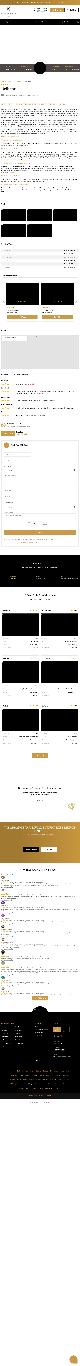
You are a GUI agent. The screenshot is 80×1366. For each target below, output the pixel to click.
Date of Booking (8, 502)
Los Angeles (49, 1075)
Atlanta (13, 1071)
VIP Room (5, 1040)
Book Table (22, 317)
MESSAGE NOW (8, 433)
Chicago (45, 1071)
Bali (18, 1071)
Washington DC (49, 1088)
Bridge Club (5, 1036)
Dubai (67, 1071)
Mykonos (46, 1079)
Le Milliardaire (19, 1043)
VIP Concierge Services (52, 22)
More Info (40, 800)
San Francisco (39, 1084)
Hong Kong (14, 1075)
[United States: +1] (6, 476)
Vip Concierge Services (42, 1029)
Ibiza (21, 1075)
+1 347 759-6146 (22, 434)
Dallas (62, 1071)
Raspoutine (18, 1040)
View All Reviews (40, 998)
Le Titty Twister (7, 1043)
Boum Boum (18, 1036)
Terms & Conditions (45, 1096)
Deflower (45, 706)
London (41, 1075)
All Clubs (20, 81)
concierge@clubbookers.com (69, 578)
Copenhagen (54, 1071)
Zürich (58, 1088)
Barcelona (25, 1071)
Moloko (6, 658)
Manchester (65, 1075)
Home (37, 1027)
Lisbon (35, 1075)
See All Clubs (40, 755)
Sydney (21, 1088)
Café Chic (6, 706)
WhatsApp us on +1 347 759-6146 (28, 542)
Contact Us (38, 1035)
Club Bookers (5, 81)
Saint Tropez (30, 1084)
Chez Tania (46, 658)
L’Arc (3, 1046)
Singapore (58, 1084)
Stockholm (66, 1084)
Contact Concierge (31, 849)
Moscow (38, 1079)
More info (60, 2)
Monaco (31, 1079)
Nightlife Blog (65, 22)
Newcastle (62, 1079)
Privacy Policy (32, 1096)
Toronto (34, 1088)
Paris (11, 22)
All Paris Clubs (39, 22)
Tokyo (28, 1088)
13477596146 (14, 578)
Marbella (12, 1079)
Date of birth (7, 467)
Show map (35, 95)
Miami (19, 1079)
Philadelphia (14, 1084)
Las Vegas (28, 1075)
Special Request (8, 512)
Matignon (6, 610)
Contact (73, 22)
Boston (32, 1071)
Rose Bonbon (46, 610)
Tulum (41, 1088)
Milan (25, 1079)
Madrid (57, 1075)
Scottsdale (49, 1084)
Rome (22, 1084)
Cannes (38, 1071)
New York (53, 1079)
